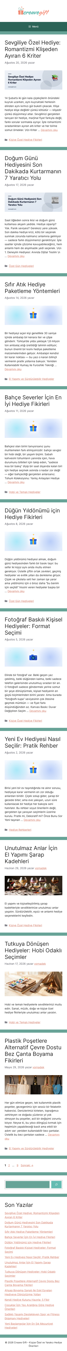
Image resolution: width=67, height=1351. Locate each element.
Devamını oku (49, 130)
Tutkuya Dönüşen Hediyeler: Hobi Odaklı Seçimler (33, 950)
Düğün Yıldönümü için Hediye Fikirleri (32, 513)
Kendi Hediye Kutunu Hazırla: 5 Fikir (27, 1299)
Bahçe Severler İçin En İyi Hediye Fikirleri (33, 400)
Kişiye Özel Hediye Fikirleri (25, 139)
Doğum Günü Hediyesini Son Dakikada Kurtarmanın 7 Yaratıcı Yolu (33, 168)
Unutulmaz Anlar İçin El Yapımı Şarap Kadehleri (31, 854)
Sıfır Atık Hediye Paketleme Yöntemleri (32, 287)
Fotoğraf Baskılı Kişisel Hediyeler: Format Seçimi (33, 626)
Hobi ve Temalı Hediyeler (24, 492)
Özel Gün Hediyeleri (21, 266)
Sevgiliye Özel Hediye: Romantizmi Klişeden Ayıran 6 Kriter (33, 49)
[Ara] (56, 1184)
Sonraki (27, 1165)
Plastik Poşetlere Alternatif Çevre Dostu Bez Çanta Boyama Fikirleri (33, 1050)
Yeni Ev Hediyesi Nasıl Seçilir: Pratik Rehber (32, 742)
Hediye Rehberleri (20, 829)
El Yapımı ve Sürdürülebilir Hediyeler (31, 379)
